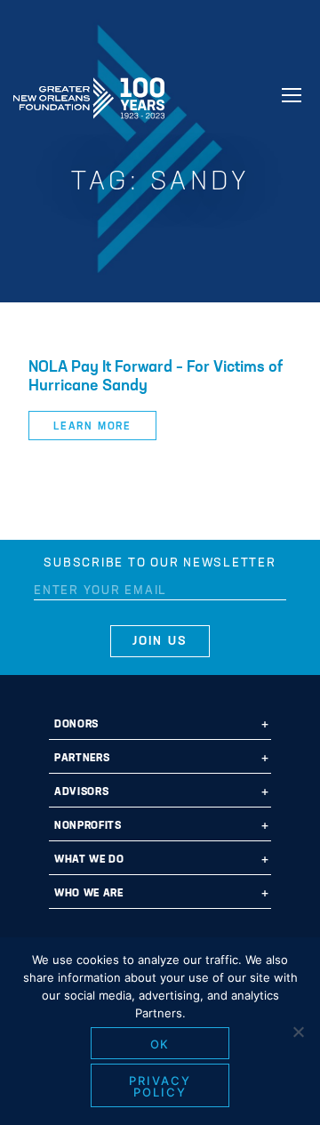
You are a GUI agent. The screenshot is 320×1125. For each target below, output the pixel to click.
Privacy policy (160, 1086)
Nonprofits (88, 826)
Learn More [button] (92, 427)
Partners (81, 758)
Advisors (81, 792)
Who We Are (89, 893)
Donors (76, 724)
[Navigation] (291, 95)
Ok (160, 1044)
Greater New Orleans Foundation (88, 92)
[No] (298, 1032)
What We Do (89, 860)
